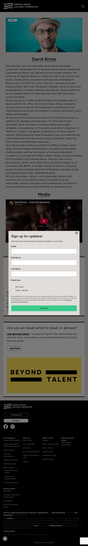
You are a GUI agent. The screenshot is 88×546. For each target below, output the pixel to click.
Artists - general (21, 290)
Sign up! (44, 308)
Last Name (16, 269)
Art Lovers (19, 286)
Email (13, 246)
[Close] (76, 233)
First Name (16, 258)
